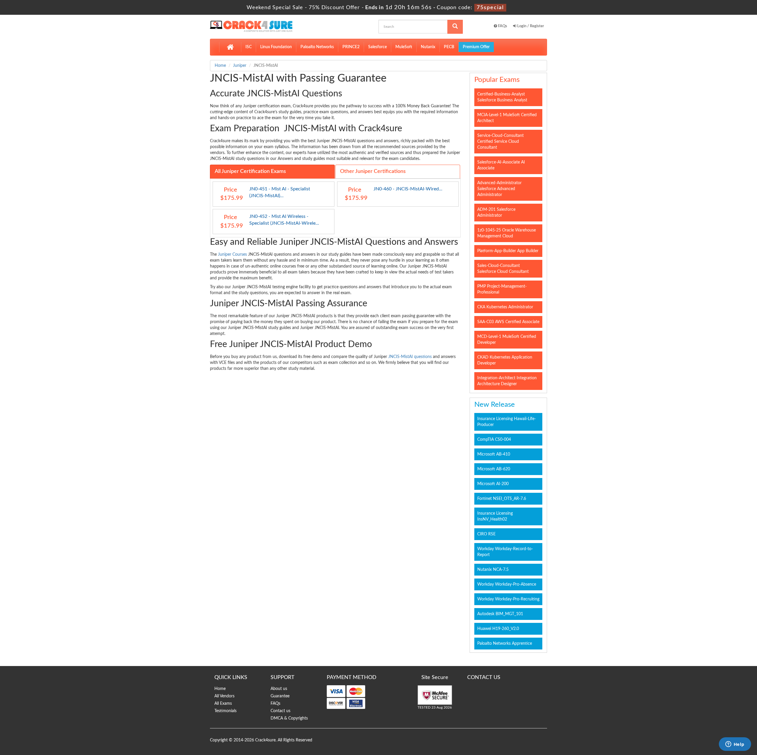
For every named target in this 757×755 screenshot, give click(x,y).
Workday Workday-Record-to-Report (505, 552)
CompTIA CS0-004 (494, 440)
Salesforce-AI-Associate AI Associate (501, 165)
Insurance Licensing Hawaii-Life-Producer (506, 422)
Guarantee (280, 696)
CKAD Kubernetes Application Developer (504, 360)
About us (279, 689)
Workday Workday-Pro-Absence (506, 584)
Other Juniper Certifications (373, 171)
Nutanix (428, 47)
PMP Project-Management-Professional (502, 289)
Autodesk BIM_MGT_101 (500, 614)
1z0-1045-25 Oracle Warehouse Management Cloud (506, 233)
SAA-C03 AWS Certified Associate (508, 322)
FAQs (502, 26)
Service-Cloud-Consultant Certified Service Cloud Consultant (500, 142)
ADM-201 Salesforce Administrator (496, 213)
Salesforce (377, 47)
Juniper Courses (232, 254)
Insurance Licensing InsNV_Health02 (495, 516)
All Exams (223, 703)
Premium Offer (476, 47)
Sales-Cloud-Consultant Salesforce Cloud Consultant (503, 269)
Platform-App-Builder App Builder (507, 251)
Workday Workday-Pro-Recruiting (508, 599)
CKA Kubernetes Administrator (505, 307)
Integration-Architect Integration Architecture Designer (507, 381)
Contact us (280, 711)
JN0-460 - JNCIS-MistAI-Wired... (407, 189)
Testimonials (225, 711)
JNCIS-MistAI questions (410, 357)
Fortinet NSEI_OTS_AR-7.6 (501, 499)
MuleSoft (403, 47)
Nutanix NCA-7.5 (493, 570)
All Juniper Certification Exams (250, 171)
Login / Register (530, 26)
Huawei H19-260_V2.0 (498, 629)
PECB (449, 47)
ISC (248, 47)
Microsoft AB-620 (493, 469)
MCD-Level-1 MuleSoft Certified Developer (506, 340)
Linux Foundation (276, 47)
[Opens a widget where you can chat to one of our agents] (735, 744)
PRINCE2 (351, 47)
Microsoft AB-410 (493, 454)
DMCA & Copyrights (289, 718)
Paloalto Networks (317, 47)
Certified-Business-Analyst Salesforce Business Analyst (502, 97)
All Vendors (224, 696)
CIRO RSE (486, 534)
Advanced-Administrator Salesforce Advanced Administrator (499, 189)
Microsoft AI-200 (493, 484)
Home (220, 66)
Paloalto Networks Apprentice (504, 643)
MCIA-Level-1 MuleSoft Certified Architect (507, 118)
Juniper (239, 66)
